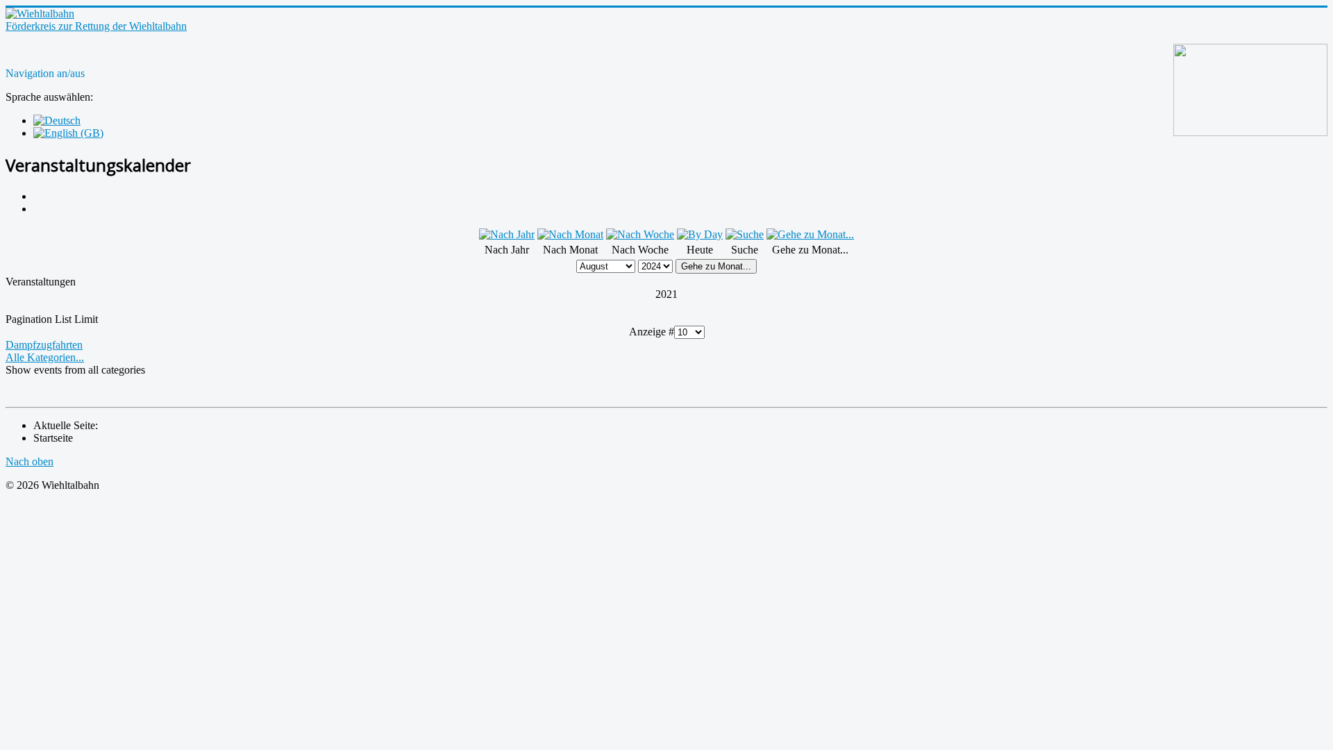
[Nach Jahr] (507, 234)
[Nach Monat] (570, 234)
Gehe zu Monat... (716, 266)
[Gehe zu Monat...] (810, 234)
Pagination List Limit (52, 319)
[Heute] (700, 234)
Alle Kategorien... (45, 357)
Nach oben (29, 461)
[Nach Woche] (640, 234)
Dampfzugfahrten (44, 345)
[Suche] (745, 234)
